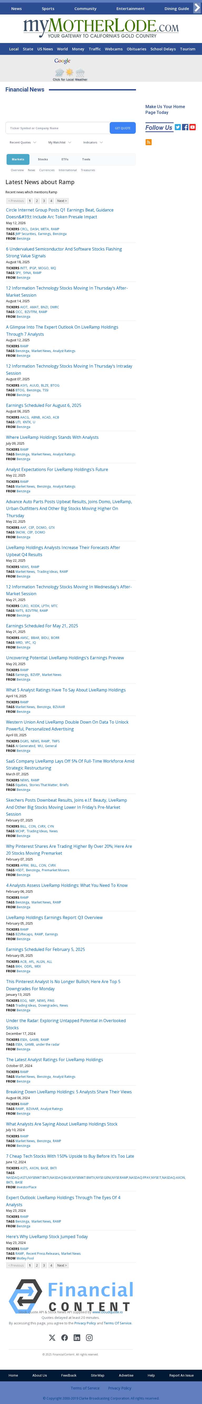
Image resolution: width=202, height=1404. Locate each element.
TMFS (55, 741)
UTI (18, 422)
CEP (31, 527)
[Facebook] (64, 1338)
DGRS (24, 741)
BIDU (45, 638)
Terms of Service (85, 1388)
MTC (54, 606)
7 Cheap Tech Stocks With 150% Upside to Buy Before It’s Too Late (70, 1156)
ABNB (35, 417)
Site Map (97, 1375)
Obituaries (136, 48)
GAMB (34, 1039)
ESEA (23, 1039)
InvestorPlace (27, 1187)
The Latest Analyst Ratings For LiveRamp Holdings (54, 1059)
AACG (24, 417)
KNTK (27, 422)
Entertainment (131, 8)
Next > (62, 201)
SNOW (20, 532)
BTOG (54, 385)
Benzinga (60, 234)
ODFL (28, 966)
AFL (31, 961)
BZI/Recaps (24, 934)
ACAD (46, 417)
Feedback (69, 1375)
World (62, 48)
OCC (19, 312)
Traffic (95, 48)
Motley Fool (25, 1258)
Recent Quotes (20, 142)
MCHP (20, 831)
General (51, 746)
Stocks (43, 159)
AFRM (24, 865)
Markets (18, 159)
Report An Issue (181, 1375)
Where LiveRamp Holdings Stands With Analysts (52, 437)
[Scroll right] (197, 7)
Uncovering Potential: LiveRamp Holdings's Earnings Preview (65, 658)
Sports (48, 8)
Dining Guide (177, 8)
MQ (53, 268)
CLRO (24, 606)
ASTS (23, 1168)
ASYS (23, 385)
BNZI (44, 307)
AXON (34, 1168)
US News (45, 48)
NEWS (24, 567)
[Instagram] (89, 1338)
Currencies (46, 170)
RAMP (55, 229)
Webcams (114, 48)
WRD (19, 642)
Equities (21, 785)
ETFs (65, 159)
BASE (44, 1168)
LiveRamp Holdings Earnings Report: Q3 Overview (54, 917)
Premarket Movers (55, 870)
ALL (49, 961)
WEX (37, 966)
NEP (32, 1000)
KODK (35, 606)
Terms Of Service (118, 1323)
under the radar (48, 1044)
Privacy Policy (85, 1323)
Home (13, 1375)
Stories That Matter (43, 785)
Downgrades (48, 1005)
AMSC (24, 638)
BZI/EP (35, 674)
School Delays (163, 48)
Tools (86, 159)
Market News (41, 351)
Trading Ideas (47, 571)
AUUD (34, 385)
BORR (55, 638)
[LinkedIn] (77, 1338)
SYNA (27, 273)
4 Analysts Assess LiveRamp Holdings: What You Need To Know (67, 885)
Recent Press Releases (42, 1253)
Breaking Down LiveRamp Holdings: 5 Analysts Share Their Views (69, 1092)
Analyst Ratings (64, 351)
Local (14, 48)
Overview (17, 170)
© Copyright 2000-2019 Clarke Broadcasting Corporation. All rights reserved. (101, 1398)
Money (78, 48)
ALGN (40, 961)
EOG (23, 1000)
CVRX (42, 826)
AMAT (34, 307)
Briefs (64, 785)
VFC (28, 642)
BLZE (44, 385)
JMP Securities (26, 234)
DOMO (41, 527)
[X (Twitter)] (52, 1338)
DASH (34, 229)
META (45, 229)
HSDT (20, 870)
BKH (19, 966)
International (68, 170)
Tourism (187, 48)
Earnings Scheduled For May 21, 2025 (42, 626)
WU (40, 746)
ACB (56, 417)
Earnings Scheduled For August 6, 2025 (43, 405)
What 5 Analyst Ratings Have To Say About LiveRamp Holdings (66, 690)
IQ (34, 642)
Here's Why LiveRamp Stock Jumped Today (47, 1236)
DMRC (54, 307)
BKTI (53, 1168)
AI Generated (25, 746)
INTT (23, 268)
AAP (23, 527)
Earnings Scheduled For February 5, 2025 (45, 949)
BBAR (35, 638)
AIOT (24, 307)
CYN (51, 826)
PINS (51, 1000)
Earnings (44, 234)
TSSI (45, 390)
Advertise (126, 1375)
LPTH (45, 606)
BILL (23, 826)
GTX (52, 527)
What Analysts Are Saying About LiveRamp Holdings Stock (62, 1124)
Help (151, 1375)
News (16, 8)
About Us (39, 1375)
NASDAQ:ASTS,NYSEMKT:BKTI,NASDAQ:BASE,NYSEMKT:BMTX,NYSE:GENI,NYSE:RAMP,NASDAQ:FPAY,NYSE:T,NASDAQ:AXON (95, 1177)
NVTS (19, 610)
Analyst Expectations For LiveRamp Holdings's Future (57, 469)
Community (85, 8)
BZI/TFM (31, 312)
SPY (18, 273)
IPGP (32, 268)
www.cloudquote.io (107, 1312)
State (28, 48)
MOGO (43, 268)
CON (32, 826)
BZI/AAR (59, 707)
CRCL (24, 229)
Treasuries (88, 170)
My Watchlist (56, 142)
